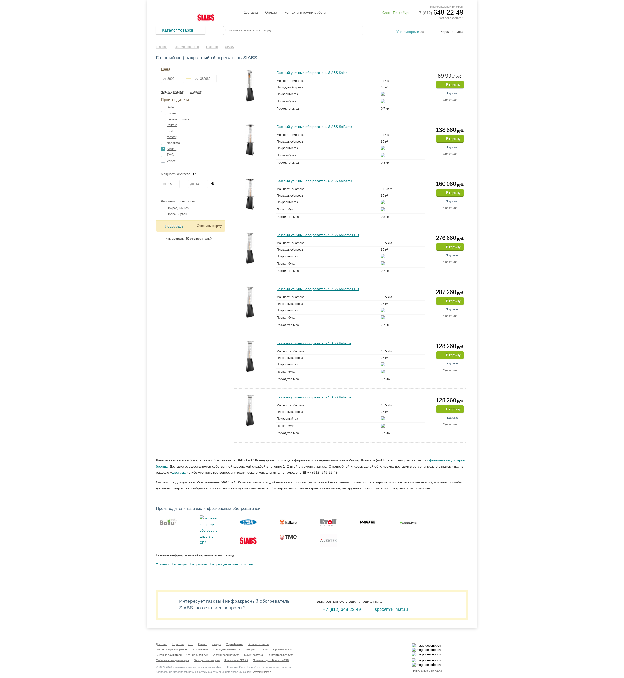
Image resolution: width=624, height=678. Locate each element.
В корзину (453, 84)
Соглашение (200, 649)
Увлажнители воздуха (226, 654)
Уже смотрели (407, 32)
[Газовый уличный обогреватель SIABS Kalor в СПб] (250, 72)
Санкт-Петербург (396, 13)
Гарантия (178, 644)
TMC (170, 155)
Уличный (162, 564)
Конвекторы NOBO (236, 660)
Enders (172, 113)
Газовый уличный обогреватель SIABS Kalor (312, 73)
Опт (190, 644)
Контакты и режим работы (305, 12)
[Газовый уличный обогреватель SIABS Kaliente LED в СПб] (250, 234)
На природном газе (224, 564)
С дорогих (196, 91)
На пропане (198, 564)
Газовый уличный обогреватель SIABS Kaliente (314, 343)
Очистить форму (209, 226)
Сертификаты (234, 644)
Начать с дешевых (172, 91)
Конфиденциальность (226, 649)
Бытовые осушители (169, 654)
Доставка (251, 12)
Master (171, 137)
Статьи (264, 649)
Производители (282, 649)
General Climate (178, 119)
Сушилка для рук (197, 654)
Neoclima (173, 143)
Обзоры (250, 649)
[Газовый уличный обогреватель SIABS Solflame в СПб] (250, 126)
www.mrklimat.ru (262, 671)
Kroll (170, 131)
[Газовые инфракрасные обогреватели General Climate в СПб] (248, 522)
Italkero (172, 125)
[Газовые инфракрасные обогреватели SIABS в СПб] (248, 540)
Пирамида (179, 564)
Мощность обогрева (175, 174)
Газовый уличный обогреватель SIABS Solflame (314, 127)
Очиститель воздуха (280, 654)
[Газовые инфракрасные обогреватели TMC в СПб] (288, 537)
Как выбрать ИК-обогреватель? (189, 238)
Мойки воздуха (253, 654)
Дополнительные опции (178, 201)
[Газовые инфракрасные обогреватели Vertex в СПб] (328, 540)
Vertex (171, 161)
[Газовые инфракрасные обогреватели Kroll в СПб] (328, 522)
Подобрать (174, 226)
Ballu (170, 107)
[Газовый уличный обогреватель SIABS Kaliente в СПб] (250, 342)
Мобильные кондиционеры (172, 660)
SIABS (171, 149)
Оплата (271, 12)
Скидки (216, 644)
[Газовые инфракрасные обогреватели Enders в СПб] (208, 530)
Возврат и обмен (258, 644)
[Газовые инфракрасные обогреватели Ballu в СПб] (168, 522)
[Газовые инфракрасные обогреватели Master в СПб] (368, 522)
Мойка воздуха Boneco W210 (271, 660)
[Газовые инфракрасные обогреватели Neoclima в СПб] (408, 522)
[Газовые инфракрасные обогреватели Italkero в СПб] (288, 522)
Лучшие (247, 564)
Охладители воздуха (207, 660)
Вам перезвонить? (451, 18)
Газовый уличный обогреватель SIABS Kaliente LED (318, 235)
